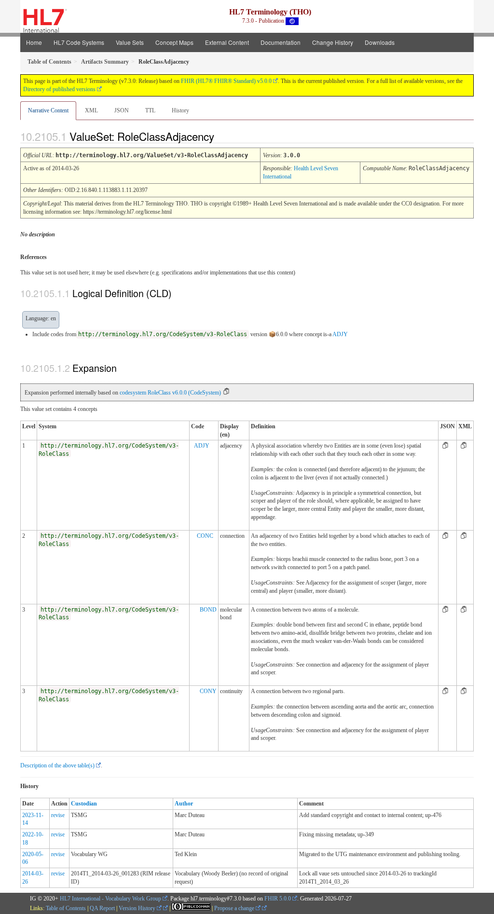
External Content (227, 42)
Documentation (281, 42)
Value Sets (130, 42)
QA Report (102, 908)
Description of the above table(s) (57, 765)
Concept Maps (174, 42)
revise (58, 815)
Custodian (84, 803)
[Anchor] (222, 136)
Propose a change (235, 908)
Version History (138, 908)
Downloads (380, 42)
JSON (121, 110)
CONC (205, 535)
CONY (208, 691)
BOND (208, 609)
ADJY (340, 334)
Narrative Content (48, 110)
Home (34, 42)
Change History (332, 42)
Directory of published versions (59, 89)
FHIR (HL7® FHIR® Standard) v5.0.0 (226, 81)
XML (91, 110)
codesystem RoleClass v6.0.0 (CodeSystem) (170, 392)
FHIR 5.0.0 (277, 898)
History (180, 110)
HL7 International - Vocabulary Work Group (110, 898)
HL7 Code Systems (79, 42)
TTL (150, 110)
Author (184, 803)
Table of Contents (66, 908)
